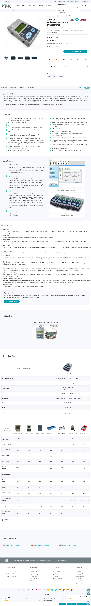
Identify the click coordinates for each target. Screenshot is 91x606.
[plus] (59, 53)
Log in (3, 1)
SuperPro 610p (40, 433)
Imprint (56, 576)
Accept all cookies (83, 604)
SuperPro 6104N (62, 433)
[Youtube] (46, 594)
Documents (60, 76)
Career (54, 1)
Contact (79, 578)
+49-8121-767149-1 (11, 574)
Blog (80, 581)
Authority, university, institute (65, 15)
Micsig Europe (79, 583)
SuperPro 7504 (51, 433)
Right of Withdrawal (57, 581)
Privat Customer (62, 12)
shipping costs (39, 598)
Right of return (57, 580)
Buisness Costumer (63, 14)
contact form (13, 579)
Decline (63, 604)
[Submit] (81, 560)
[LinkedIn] (48, 594)
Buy (87, 87)
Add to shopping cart (75, 51)
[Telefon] (88, 590)
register (7, 1)
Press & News (79, 574)
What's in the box (52, 76)
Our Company (79, 573)
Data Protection (56, 574)
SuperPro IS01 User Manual (13, 545)
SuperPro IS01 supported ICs (41, 545)
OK (77, 19)
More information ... (31, 604)
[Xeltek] (80, 19)
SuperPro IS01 (73, 433)
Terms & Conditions (57, 571)
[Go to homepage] (5, 5)
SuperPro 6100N (29, 433)
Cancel (72, 19)
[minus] (49, 53)
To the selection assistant (11, 301)
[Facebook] (43, 594)
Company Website (80, 576)
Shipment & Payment (57, 578)
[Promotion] (85, 5)
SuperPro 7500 (18, 433)
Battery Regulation (57, 573)
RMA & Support (79, 580)
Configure (71, 604)
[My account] (82, 5)
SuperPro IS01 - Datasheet (69, 545)
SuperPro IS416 (84, 433)
